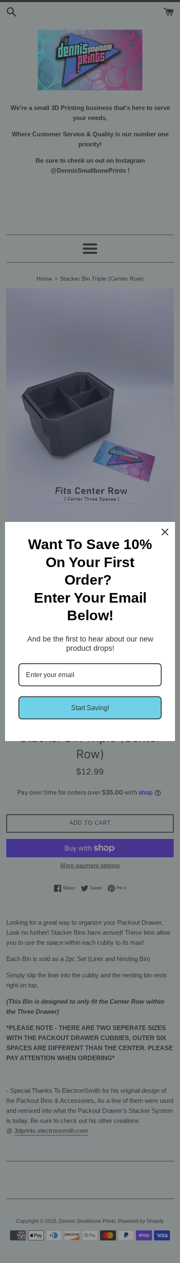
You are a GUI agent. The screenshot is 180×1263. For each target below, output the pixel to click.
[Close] (165, 532)
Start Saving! (90, 707)
